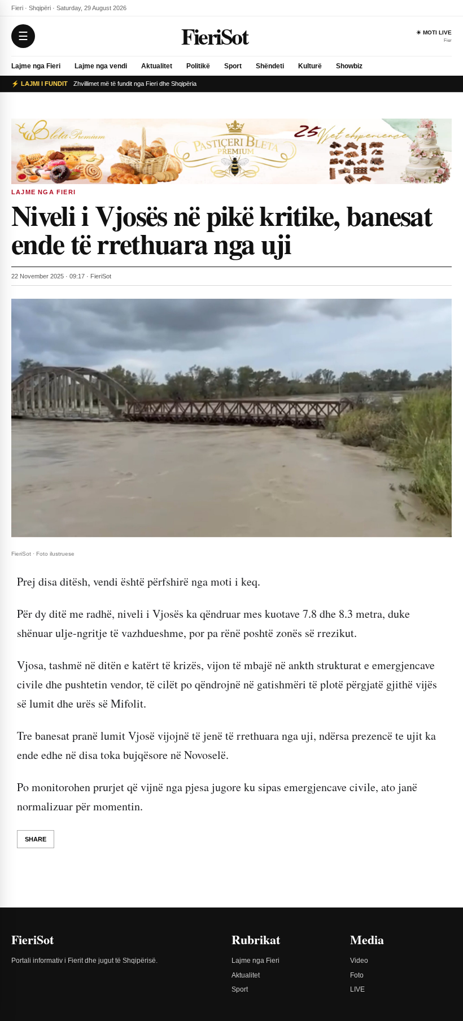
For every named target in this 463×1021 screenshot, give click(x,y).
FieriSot (214, 36)
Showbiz (349, 66)
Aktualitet (156, 66)
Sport (233, 66)
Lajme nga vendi (101, 66)
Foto (357, 975)
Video (359, 961)
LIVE (357, 989)
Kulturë (310, 66)
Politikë (198, 66)
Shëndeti (270, 66)
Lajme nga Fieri (35, 66)
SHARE (35, 839)
